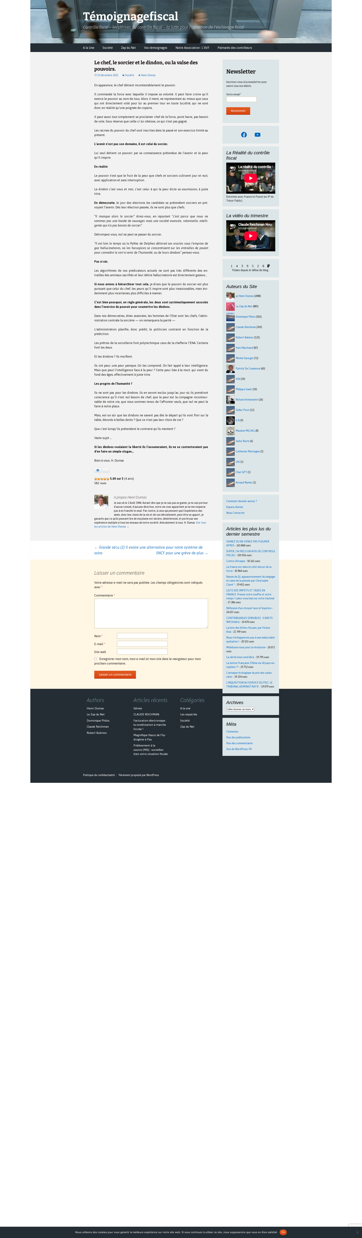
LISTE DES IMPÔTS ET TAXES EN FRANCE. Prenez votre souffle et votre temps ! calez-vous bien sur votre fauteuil (250, 594)
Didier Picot (242, 409)
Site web (100, 652)
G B (238, 420)
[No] (357, 1232)
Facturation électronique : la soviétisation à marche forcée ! (149, 725)
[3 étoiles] (101, 478)
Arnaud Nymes (244, 482)
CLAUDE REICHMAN (146, 714)
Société (108, 47)
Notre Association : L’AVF (192, 47)
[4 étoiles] (104, 478)
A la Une (88, 47)
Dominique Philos (245, 316)
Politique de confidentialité (99, 775)
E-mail (99, 644)
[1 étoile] (95, 478)
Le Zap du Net (244, 306)
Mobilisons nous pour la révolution (245, 647)
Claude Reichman (246, 327)
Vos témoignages (155, 47)
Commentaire (104, 595)
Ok (283, 1232)
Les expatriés (188, 714)
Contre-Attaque (235, 561)
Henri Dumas (148, 75)
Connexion (232, 731)
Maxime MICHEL (245, 430)
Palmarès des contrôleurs (235, 47)
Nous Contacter (235, 512)
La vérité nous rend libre (240, 657)
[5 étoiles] (107, 478)
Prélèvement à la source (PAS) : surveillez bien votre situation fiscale (150, 749)
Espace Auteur (234, 507)
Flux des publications (238, 737)
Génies (137, 708)
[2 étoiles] (98, 478)
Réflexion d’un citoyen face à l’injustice (249, 608)
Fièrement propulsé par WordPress (139, 775)
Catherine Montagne (248, 451)
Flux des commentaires (239, 743)
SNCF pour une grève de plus (182, 553)
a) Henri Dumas (244, 295)
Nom (98, 636)
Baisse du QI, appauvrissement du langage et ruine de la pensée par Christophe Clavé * (250, 580)
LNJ (238, 461)
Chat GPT (241, 472)
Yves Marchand (244, 347)
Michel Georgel (244, 358)
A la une (185, 708)
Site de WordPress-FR (239, 749)
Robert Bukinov (245, 337)
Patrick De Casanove (248, 368)
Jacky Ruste (242, 441)
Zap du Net (128, 47)
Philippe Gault (244, 389)
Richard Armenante (247, 399)
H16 (238, 378)
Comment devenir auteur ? (241, 501)
